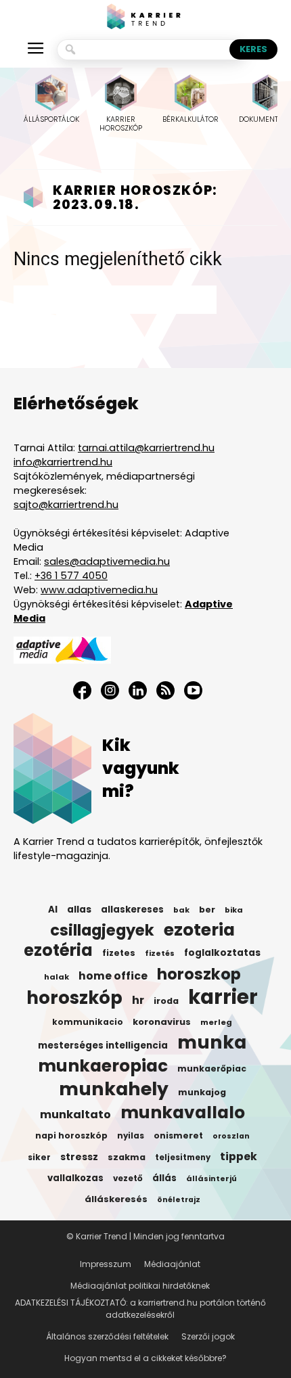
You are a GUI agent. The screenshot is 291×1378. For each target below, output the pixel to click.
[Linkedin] (138, 690)
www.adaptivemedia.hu (99, 590)
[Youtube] (193, 690)
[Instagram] (110, 690)
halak (56, 976)
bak (181, 909)
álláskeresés (116, 1199)
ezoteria (199, 930)
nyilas (130, 1135)
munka (211, 1042)
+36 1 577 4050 (71, 575)
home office (113, 976)
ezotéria (58, 950)
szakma (127, 1157)
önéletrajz (178, 1200)
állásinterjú (211, 1178)
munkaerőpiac (211, 1068)
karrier (223, 997)
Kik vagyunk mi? (140, 768)
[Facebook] (82, 690)
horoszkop (199, 974)
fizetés (160, 953)
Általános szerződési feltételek (107, 1336)
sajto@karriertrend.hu (66, 504)
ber (207, 909)
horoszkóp (74, 998)
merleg (216, 1022)
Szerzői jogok (208, 1336)
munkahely (114, 1089)
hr (138, 1000)
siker (39, 1157)
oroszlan (231, 1136)
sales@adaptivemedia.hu (107, 561)
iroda (166, 1000)
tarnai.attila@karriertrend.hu (146, 448)
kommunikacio (87, 1022)
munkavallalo (182, 1113)
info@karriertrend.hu (63, 462)
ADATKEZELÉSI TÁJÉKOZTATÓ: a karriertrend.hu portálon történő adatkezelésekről (140, 1308)
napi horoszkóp (71, 1135)
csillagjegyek (102, 930)
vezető (128, 1178)
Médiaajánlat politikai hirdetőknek (140, 1285)
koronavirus (162, 1021)
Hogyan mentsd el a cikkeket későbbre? (145, 1358)
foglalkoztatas (222, 952)
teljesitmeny (182, 1157)
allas (79, 909)
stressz (79, 1157)
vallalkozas (75, 1178)
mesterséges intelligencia (103, 1045)
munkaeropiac (103, 1066)
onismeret (178, 1135)
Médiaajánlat (172, 1264)
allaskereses (132, 909)
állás (164, 1178)
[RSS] (165, 690)
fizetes (118, 953)
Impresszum (105, 1264)
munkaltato (75, 1115)
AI (53, 909)
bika (234, 909)
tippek (238, 1157)
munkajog (202, 1092)
